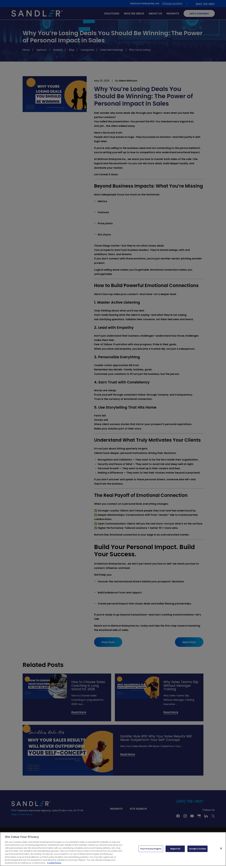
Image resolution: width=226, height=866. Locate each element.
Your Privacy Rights (150, 848)
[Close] (221, 848)
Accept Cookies (197, 848)
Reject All (175, 848)
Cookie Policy (54, 862)
